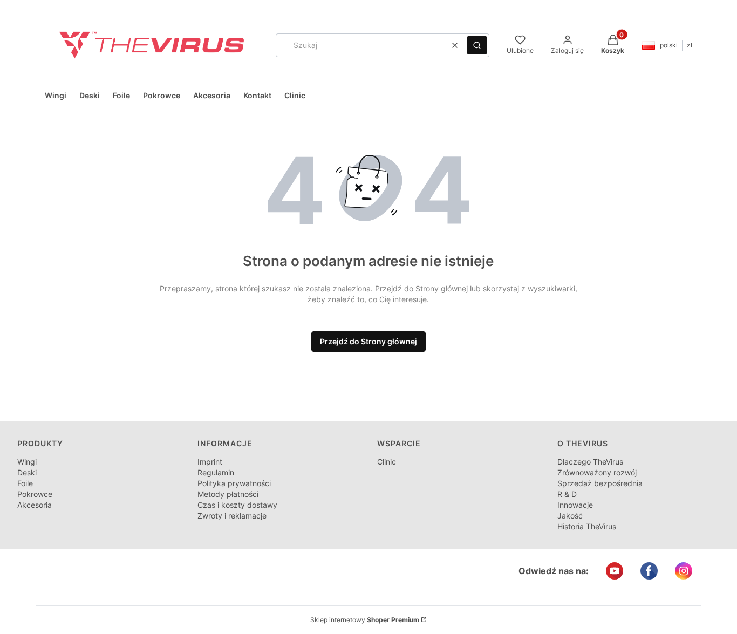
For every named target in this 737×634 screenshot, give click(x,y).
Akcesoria (34, 504)
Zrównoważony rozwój (597, 472)
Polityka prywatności (234, 483)
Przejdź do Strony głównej (368, 341)
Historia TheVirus (586, 526)
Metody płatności (227, 494)
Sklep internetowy (364, 620)
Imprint (209, 461)
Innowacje (575, 504)
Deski (27, 472)
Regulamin (215, 472)
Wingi (27, 461)
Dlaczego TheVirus (590, 461)
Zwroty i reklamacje (232, 515)
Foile (25, 483)
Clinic (386, 461)
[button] (477, 45)
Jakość (570, 515)
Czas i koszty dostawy (237, 504)
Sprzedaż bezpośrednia (600, 483)
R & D (567, 494)
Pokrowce (34, 494)
